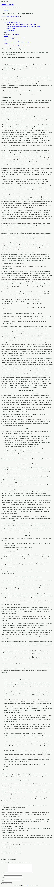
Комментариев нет (17, 16)
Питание (6, 36)
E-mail (3, 877)
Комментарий (4, 872)
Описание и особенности (10, 30)
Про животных (7, 5)
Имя (2, 874)
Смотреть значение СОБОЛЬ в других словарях (18, 45)
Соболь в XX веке (11, 28)
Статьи (10, 16)
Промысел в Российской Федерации (12, 22)
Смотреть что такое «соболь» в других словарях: (18, 41)
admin (2, 16)
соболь (5, 40)
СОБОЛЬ (6, 43)
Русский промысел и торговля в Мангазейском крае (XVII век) (22, 24)
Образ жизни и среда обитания (11, 34)
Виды (5, 32)
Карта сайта (6, 10)
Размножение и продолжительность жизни (14, 38)
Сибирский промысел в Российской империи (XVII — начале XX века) (24, 26)
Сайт (2, 880)
